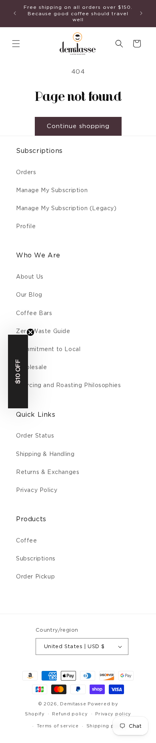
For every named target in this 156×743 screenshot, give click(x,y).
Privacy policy (113, 714)
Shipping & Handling (45, 454)
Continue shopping (78, 126)
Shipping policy (106, 726)
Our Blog (29, 294)
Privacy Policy (36, 490)
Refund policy (70, 714)
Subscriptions (36, 558)
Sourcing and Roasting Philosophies (68, 385)
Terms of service (58, 726)
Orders (26, 172)
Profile (26, 226)
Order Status (35, 435)
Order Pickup (35, 576)
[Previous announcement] (15, 13)
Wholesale (31, 367)
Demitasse (73, 704)
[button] (16, 43)
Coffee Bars (34, 313)
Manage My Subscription (52, 190)
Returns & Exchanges (47, 472)
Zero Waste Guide (43, 331)
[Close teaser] (30, 332)
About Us (30, 276)
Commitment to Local (48, 349)
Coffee (26, 540)
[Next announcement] (141, 13)
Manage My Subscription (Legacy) (66, 208)
